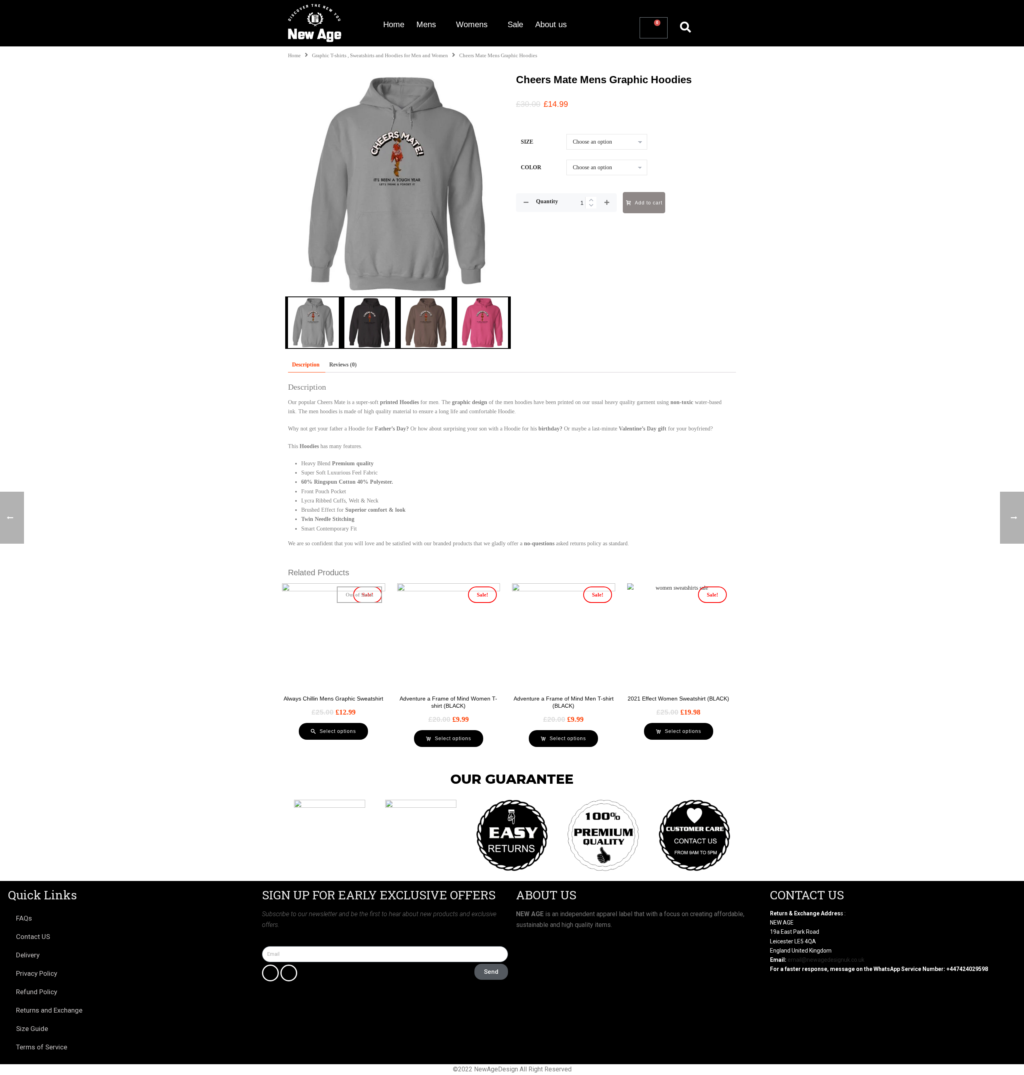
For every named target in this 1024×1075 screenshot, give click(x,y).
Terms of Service (41, 1047)
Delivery (28, 955)
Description (306, 365)
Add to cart (648, 203)
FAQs (24, 918)
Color (531, 167)
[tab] (306, 364)
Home (393, 24)
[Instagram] (288, 973)
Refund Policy (36, 992)
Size (527, 142)
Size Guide (32, 1029)
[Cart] (654, 27)
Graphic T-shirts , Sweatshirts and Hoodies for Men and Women (380, 55)
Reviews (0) (343, 365)
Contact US (33, 937)
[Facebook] (270, 973)
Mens (426, 24)
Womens (472, 24)
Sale (515, 24)
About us (551, 24)
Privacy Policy (36, 973)
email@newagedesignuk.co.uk (826, 960)
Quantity (547, 201)
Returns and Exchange (49, 1010)
